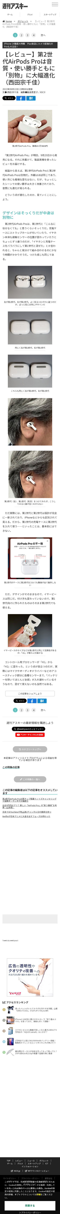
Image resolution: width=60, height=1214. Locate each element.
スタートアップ (30, 14)
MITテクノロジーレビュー (38, 1170)
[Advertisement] (30, 846)
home (9, 21)
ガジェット (23, 21)
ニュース (31, 1160)
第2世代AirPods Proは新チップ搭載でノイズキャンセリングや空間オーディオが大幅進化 (29, 800)
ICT (50, 14)
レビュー (19, 1160)
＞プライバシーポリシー (30, 1213)
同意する (30, 1205)
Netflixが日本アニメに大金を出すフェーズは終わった (26, 816)
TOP (8, 1160)
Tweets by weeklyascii (10, 940)
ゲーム (10, 1163)
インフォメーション (30, 1166)
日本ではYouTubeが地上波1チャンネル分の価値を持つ (26, 812)
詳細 (39, 1194)
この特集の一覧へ (31, 779)
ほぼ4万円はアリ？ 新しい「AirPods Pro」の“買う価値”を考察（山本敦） (29, 806)
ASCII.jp (17, 1170)
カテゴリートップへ (31, 749)
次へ (43, 35)
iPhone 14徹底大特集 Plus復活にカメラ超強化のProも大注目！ (28, 45)
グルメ (10, 14)
